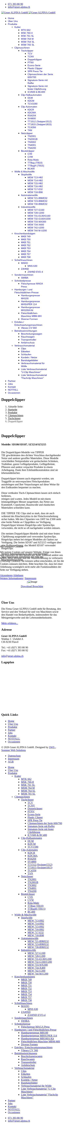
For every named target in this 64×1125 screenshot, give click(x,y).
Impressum (30, 578)
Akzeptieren (6, 575)
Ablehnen (18, 575)
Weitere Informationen (11, 578)
